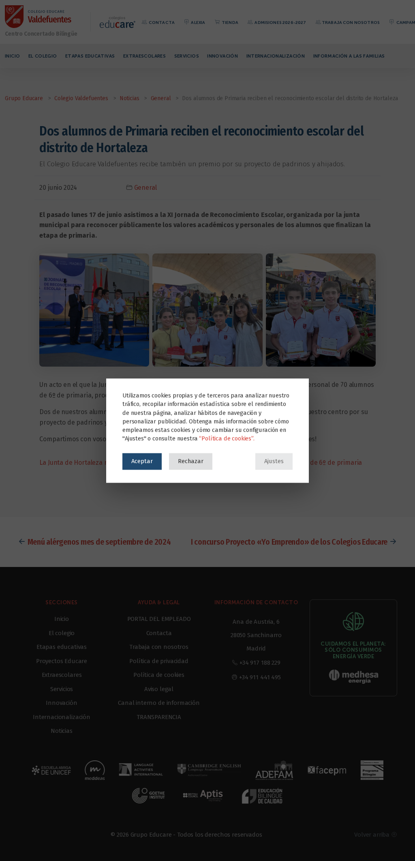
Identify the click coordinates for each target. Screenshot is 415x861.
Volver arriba (372, 834)
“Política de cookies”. (226, 438)
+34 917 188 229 (260, 662)
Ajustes (274, 461)
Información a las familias (349, 56)
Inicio (12, 56)
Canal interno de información (159, 702)
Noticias (62, 730)
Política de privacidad (158, 661)
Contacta (161, 22)
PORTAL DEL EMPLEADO (159, 619)
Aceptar (142, 461)
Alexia (197, 22)
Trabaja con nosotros (351, 22)
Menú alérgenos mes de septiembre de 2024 (99, 542)
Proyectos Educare (61, 661)
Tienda (229, 22)
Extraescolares (144, 56)
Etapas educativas (90, 56)
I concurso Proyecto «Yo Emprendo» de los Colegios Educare (289, 542)
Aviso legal (158, 689)
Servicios (186, 56)
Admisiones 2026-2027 (280, 22)
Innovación (222, 56)
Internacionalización (275, 56)
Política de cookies (158, 674)
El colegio (42, 56)
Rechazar (190, 461)
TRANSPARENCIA (159, 717)
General (145, 187)
